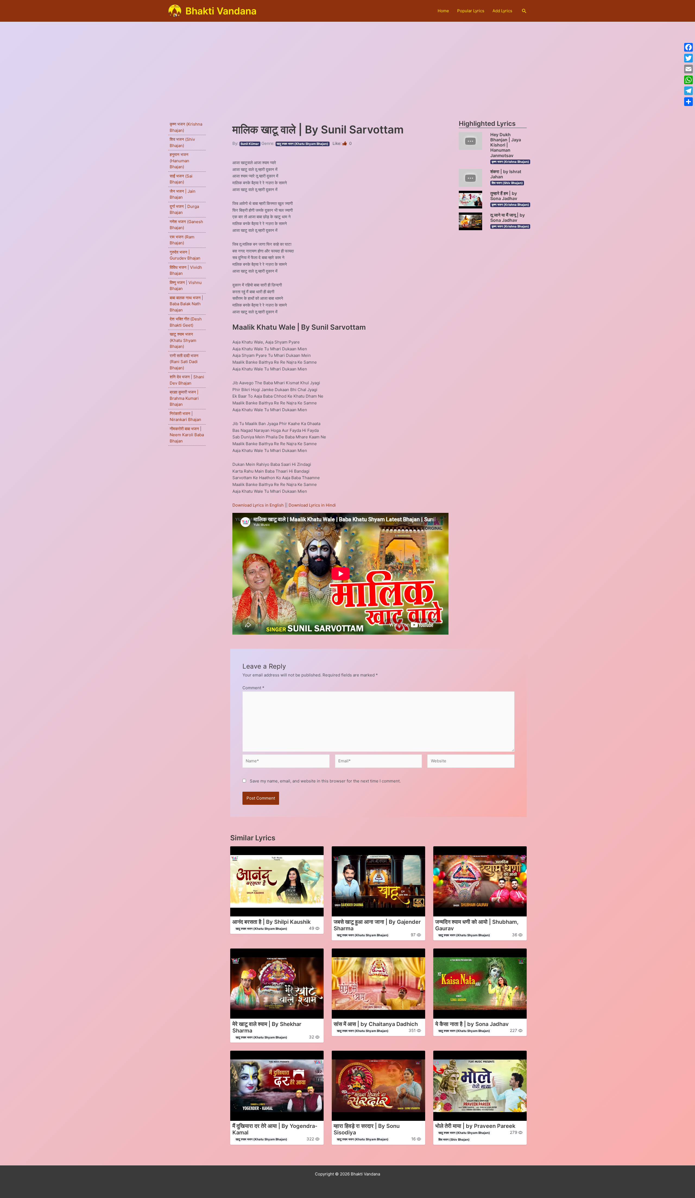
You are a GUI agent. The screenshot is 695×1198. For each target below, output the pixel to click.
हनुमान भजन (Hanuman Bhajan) (179, 160)
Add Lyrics (502, 10)
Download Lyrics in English (258, 505)
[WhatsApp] (688, 79)
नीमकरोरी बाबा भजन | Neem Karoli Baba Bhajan (187, 435)
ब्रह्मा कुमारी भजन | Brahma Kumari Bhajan (184, 398)
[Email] (688, 69)
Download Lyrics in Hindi (312, 505)
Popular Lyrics (470, 10)
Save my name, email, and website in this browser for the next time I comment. (325, 781)
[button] (524, 11)
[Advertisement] (347, 63)
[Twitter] (688, 58)
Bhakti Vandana (221, 11)
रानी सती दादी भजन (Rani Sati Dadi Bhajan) (184, 361)
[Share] (688, 101)
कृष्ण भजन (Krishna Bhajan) (510, 162)
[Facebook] (688, 47)
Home (443, 10)
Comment (253, 687)
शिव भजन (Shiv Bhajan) (507, 183)
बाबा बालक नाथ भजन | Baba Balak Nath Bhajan (186, 304)
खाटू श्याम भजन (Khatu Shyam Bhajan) (183, 340)
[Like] (345, 143)
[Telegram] (688, 90)
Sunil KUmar (250, 144)
